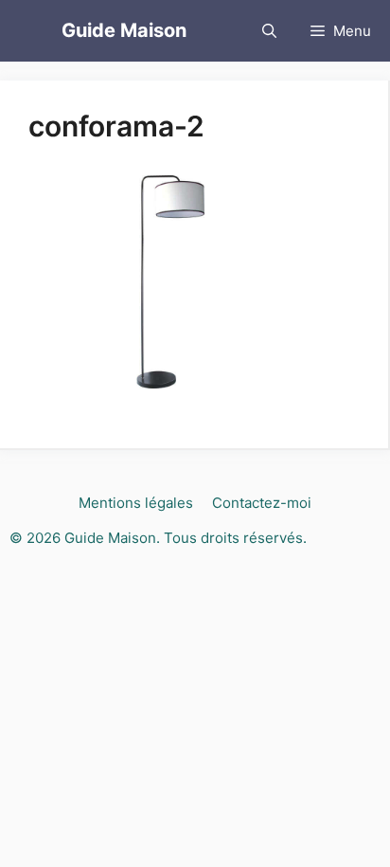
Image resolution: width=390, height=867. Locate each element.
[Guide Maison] (30, 31)
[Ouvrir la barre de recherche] (269, 31)
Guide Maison (124, 30)
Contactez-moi (261, 503)
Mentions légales (136, 503)
